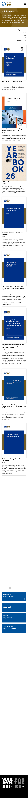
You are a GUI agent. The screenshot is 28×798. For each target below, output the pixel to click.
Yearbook (23, 35)
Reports (24, 32)
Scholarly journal (21, 40)
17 (25, 588)
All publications (21, 30)
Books (24, 37)
